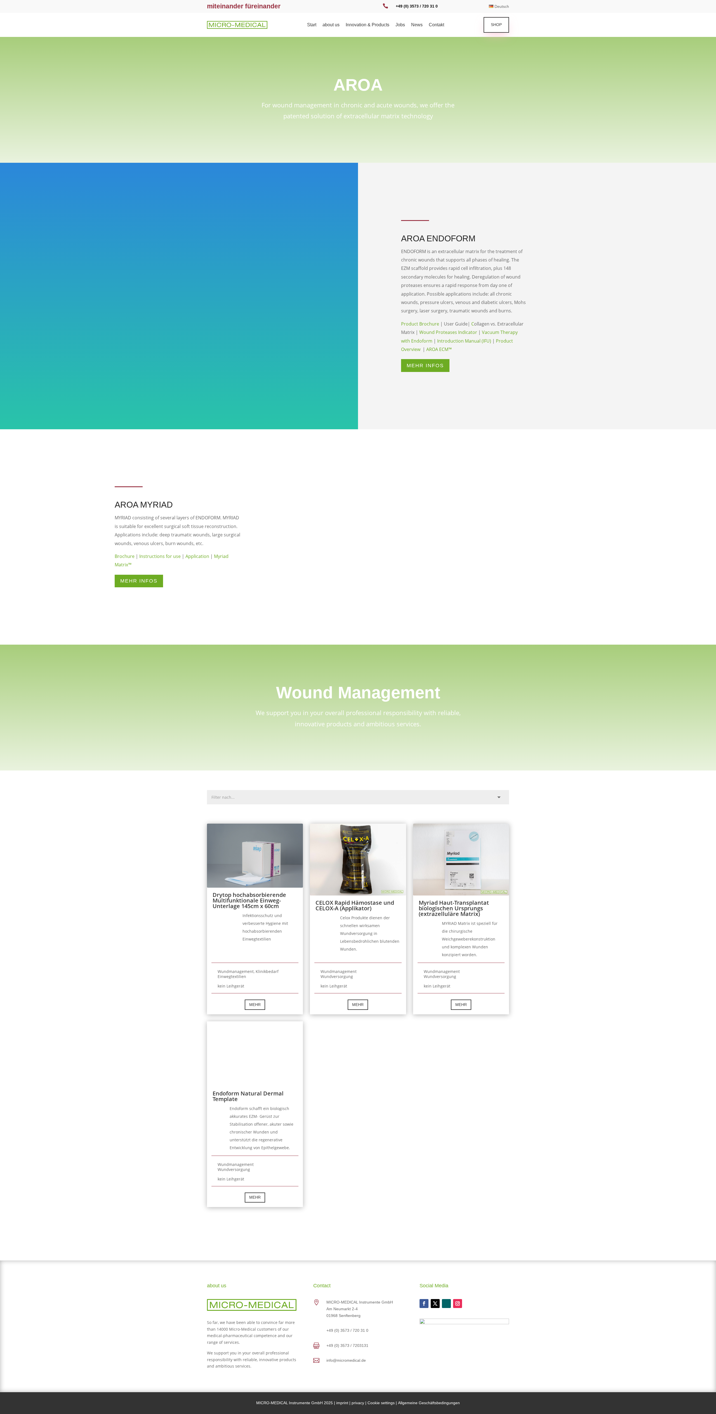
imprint (342, 1403)
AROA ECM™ (439, 349)
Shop (496, 24)
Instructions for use (160, 556)
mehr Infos (425, 365)
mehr (255, 1004)
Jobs (400, 25)
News (417, 25)
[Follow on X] (435, 1303)
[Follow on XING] (446, 1303)
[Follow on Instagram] (457, 1303)
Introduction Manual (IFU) (464, 341)
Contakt (436, 25)
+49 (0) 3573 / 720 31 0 (417, 6)
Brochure (125, 556)
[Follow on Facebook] (424, 1303)
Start (311, 25)
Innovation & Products (367, 25)
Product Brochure (420, 324)
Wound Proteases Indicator (448, 332)
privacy (358, 1403)
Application (197, 556)
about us (331, 25)
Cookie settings (381, 1403)
